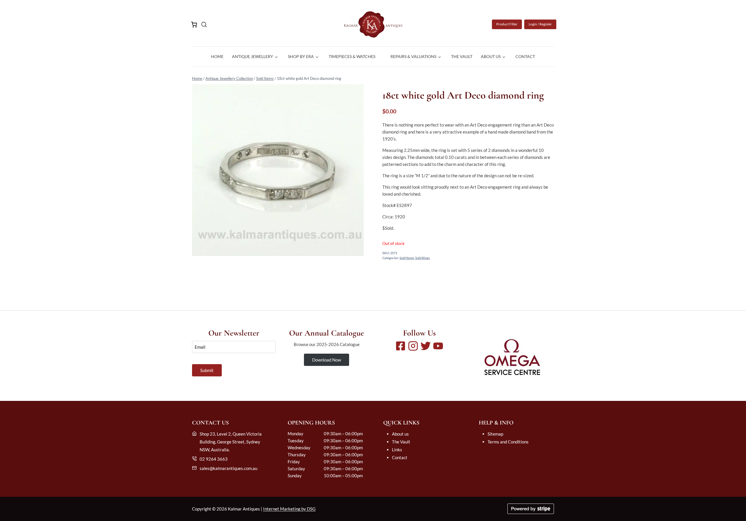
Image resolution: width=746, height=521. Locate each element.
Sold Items (265, 78)
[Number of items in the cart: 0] (194, 24)
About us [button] (491, 56)
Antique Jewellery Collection (229, 78)
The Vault (461, 56)
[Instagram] (413, 346)
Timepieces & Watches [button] (352, 56)
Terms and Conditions (508, 441)
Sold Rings (422, 258)
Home (217, 56)
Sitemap (495, 433)
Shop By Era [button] (301, 56)
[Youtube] (438, 346)
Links (397, 449)
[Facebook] (400, 346)
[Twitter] (425, 346)
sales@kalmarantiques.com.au (228, 468)
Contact (525, 56)
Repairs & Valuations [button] (413, 56)
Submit (207, 370)
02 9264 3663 (214, 459)
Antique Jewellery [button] (252, 56)
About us (400, 433)
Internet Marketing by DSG (289, 508)
